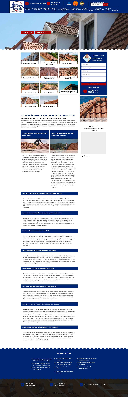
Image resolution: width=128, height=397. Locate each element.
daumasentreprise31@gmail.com (38, 3)
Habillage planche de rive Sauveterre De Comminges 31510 (87, 359)
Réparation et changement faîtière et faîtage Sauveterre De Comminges (42, 360)
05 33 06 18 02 (55, 2)
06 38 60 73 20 (55, 4)
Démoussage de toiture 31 (85, 9)
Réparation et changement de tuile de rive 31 (76, 9)
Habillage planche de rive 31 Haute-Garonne (37, 9)
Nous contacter (43, 32)
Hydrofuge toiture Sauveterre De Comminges (64, 359)
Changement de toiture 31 (46, 9)
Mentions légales (72, 393)
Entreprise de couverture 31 (28, 9)
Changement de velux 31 (115, 10)
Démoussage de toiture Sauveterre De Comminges (41, 368)
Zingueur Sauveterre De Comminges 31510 (64, 367)
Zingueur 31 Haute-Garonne (108, 9)
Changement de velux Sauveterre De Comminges (64, 372)
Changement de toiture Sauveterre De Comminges (87, 363)
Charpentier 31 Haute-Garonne (53, 9)
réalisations (27, 32)
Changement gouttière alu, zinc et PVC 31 (99, 9)
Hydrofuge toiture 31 (91, 10)
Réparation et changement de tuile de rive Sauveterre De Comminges (41, 364)
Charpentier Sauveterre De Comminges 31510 (85, 367)
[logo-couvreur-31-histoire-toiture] (16, 7)
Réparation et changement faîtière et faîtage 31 (63, 9)
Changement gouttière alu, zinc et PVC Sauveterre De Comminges (64, 363)
